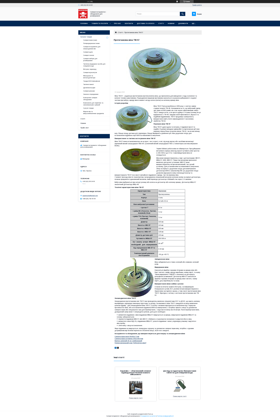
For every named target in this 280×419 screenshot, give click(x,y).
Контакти (129, 23)
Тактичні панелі (88, 84)
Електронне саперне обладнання (90, 98)
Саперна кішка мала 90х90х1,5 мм (127, 336)
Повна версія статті (135, 398)
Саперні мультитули (90, 72)
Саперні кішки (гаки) (90, 40)
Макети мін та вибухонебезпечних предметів (93, 112)
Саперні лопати (88, 55)
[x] (118, 348)
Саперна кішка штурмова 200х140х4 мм (129, 338)
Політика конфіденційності (165, 416)
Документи (183, 23)
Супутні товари (88, 108)
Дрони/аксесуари (89, 87)
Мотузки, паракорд (89, 69)
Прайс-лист (84, 128)
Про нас (117, 23)
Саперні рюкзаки (89, 91)
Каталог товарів (86, 37)
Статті (161, 23)
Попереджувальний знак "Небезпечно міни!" (130, 343)
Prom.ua (150, 414)
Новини (171, 23)
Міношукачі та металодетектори (89, 77)
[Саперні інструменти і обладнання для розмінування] (83, 18)
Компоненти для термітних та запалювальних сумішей (93, 104)
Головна (84, 23)
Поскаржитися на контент (148, 416)
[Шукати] (182, 14)
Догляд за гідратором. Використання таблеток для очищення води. (179, 372)
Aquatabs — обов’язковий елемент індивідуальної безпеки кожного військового (135, 372)
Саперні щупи (88, 52)
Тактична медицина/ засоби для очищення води (94, 65)
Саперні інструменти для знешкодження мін (91, 47)
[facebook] (115, 348)
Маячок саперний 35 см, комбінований (128, 341)
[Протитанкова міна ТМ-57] (158, 68)
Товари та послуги (100, 23)
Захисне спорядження (90, 94)
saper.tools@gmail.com (90, 195)
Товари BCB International (91, 81)
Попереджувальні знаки (91, 43)
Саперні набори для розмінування (90, 59)
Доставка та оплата (145, 23)
